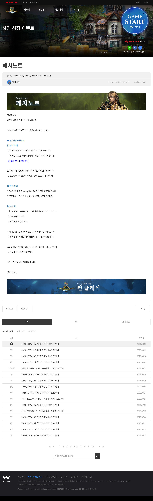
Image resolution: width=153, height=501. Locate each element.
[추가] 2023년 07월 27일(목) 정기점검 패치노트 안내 (43, 398)
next (111, 52)
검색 (97, 456)
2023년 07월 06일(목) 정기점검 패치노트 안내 (40, 417)
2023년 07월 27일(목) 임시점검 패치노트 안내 (40, 392)
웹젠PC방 (74, 477)
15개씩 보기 (8, 331)
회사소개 (64, 477)
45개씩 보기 (33, 331)
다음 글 (24, 308)
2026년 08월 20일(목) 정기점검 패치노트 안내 (40, 343)
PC (24, 2)
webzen (11, 2)
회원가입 (138, 2)
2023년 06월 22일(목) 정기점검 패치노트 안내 (40, 429)
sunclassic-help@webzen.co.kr (40, 484)
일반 (76, 321)
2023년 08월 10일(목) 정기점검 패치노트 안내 (40, 380)
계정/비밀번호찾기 (139, 52)
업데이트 (126, 321)
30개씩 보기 (20, 331)
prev (95, 52)
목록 (143, 308)
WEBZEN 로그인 (135, 41)
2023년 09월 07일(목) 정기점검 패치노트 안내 (40, 362)
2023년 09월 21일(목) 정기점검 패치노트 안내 (40, 350)
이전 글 (9, 308)
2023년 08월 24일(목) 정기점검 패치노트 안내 (40, 374)
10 (92, 446)
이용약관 (21, 477)
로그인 (146, 2)
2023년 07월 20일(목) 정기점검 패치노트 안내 (40, 404)
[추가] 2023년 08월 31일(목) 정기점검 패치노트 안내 (43, 368)
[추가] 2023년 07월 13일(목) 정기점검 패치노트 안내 (43, 411)
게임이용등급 (87, 477)
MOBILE (34, 2)
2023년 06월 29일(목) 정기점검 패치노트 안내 (40, 423)
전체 (27, 321)
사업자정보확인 (59, 484)
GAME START (135, 21)
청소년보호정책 (51, 477)
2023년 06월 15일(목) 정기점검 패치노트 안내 (40, 435)
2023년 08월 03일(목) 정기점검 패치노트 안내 (40, 386)
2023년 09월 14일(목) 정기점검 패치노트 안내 (40, 356)
